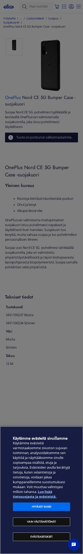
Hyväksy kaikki (41, 507)
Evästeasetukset (41, 537)
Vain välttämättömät (41, 522)
